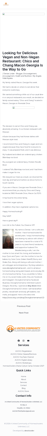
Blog (23, 388)
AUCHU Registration (23, 351)
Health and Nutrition (23, 76)
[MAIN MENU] (42, 4)
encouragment (8, 76)
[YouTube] (28, 341)
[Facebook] (19, 341)
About (23, 379)
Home (23, 376)
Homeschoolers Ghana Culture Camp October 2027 (23, 366)
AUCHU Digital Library (23, 360)
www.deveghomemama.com (14, 268)
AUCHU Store (23, 391)
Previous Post (23, 306)
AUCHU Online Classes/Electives (23, 354)
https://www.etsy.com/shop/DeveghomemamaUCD (23, 298)
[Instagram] (23, 341)
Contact (23, 385)
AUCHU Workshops (23, 363)
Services (23, 382)
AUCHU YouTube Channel (23, 357)
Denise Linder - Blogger (13, 74)
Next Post (24, 312)
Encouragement (30, 74)
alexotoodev (29, 431)
